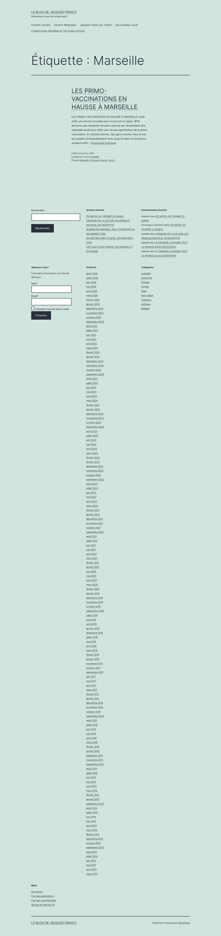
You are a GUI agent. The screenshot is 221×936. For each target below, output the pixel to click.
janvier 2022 (93, 514)
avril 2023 (91, 448)
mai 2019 (91, 619)
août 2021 (91, 536)
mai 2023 (91, 444)
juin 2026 (91, 282)
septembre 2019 (95, 611)
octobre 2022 (93, 475)
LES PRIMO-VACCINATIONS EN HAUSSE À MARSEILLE (104, 99)
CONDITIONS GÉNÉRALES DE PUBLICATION (58, 31)
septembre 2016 (95, 716)
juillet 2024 (92, 383)
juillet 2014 (92, 812)
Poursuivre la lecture (103, 143)
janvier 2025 (93, 356)
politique (145, 304)
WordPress (184, 923)
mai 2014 (91, 821)
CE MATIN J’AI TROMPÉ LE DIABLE (105, 216)
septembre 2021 (95, 532)
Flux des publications (42, 896)
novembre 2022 (94, 470)
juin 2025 (91, 335)
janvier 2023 (93, 462)
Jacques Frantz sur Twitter (96, 25)
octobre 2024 (93, 370)
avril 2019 (91, 624)
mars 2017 (91, 690)
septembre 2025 (95, 321)
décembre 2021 (94, 519)
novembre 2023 (94, 418)
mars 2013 (91, 874)
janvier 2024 (93, 409)
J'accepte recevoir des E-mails (51, 309)
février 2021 (92, 562)
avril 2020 (91, 580)
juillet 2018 (92, 637)
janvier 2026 (93, 304)
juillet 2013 (92, 856)
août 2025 (91, 326)
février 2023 (93, 457)
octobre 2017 (93, 668)
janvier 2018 (92, 659)
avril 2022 (91, 501)
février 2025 (93, 352)
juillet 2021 (92, 540)
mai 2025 (91, 339)
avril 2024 (91, 396)
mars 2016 (91, 742)
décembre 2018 (94, 632)
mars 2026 (92, 295)
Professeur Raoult (98, 160)
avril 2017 (91, 685)
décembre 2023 (94, 413)
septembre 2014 (95, 803)
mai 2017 (91, 681)
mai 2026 (91, 286)
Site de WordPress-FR (43, 905)
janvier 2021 (92, 567)
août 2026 (91, 273)
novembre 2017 (94, 663)
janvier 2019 (92, 628)
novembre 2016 (94, 707)
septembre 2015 (95, 764)
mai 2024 (91, 392)
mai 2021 (91, 549)
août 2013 (91, 852)
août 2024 (91, 378)
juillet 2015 (92, 773)
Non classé (147, 295)
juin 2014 (91, 817)
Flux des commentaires (43, 900)
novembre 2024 (95, 365)
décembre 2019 (94, 597)
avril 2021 (91, 554)
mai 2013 (91, 865)
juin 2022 (91, 492)
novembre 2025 (94, 313)
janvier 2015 (92, 799)
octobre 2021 (93, 527)
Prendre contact (41, 25)
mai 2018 (91, 641)
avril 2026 (91, 291)
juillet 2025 (92, 330)
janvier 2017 (92, 698)
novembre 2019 (94, 602)
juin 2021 (91, 545)
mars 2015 (91, 790)
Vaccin (111, 160)
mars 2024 (92, 400)
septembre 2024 (95, 374)
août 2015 (91, 768)
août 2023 (91, 431)
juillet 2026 (92, 278)
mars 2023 (92, 453)
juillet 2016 (92, 724)
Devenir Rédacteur (65, 25)
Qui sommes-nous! (126, 25)
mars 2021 (91, 558)
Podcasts (146, 299)
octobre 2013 (93, 843)
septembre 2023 (95, 427)
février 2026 (93, 299)
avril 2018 (91, 646)
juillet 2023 (92, 435)
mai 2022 (91, 497)
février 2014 (92, 834)
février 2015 (92, 795)
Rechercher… (38, 210)
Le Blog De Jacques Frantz (54, 12)
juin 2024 (91, 387)
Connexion (37, 891)
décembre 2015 (94, 755)
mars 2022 (92, 505)
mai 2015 (91, 782)
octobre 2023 (93, 422)
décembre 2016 (94, 703)
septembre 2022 (95, 479)
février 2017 (92, 694)
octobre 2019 (93, 606)
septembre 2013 (95, 847)
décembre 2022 (94, 466)
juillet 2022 (92, 488)
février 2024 (93, 405)
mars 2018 (91, 650)
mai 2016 (91, 733)
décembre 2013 (94, 838)
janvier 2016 (92, 751)
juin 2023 (91, 440)
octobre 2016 (93, 711)
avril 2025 (91, 343)
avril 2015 (91, 786)
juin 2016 (91, 729)
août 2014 (91, 808)
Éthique (145, 282)
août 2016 (91, 720)
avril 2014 (91, 825)
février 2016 (92, 746)
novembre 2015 (94, 760)
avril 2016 (91, 738)
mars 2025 (92, 348)
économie (146, 278)
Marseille (84, 160)
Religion (145, 308)
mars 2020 (92, 584)
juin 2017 (91, 676)
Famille (145, 286)
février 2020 (93, 589)
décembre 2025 (94, 308)
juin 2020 (91, 571)
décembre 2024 (94, 361)
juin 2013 (91, 860)
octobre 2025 (93, 317)
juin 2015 (91, 777)
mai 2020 (91, 576)
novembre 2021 (94, 523)
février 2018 (92, 654)
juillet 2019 (92, 615)
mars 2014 (92, 830)
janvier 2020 (93, 593)
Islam (144, 291)
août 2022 (91, 484)
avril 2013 (91, 869)
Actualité (95, 156)
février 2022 (93, 510)
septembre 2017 (95, 672)
